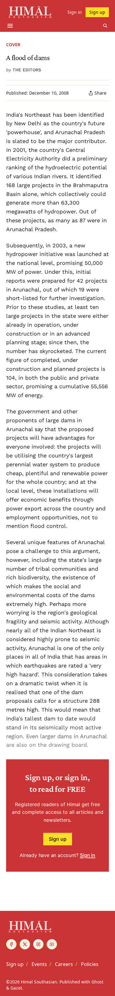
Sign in (87, 855)
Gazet (16, 988)
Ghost (97, 982)
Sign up (58, 839)
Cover (13, 44)
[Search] (105, 25)
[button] (15, 964)
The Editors (27, 69)
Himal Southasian (39, 982)
